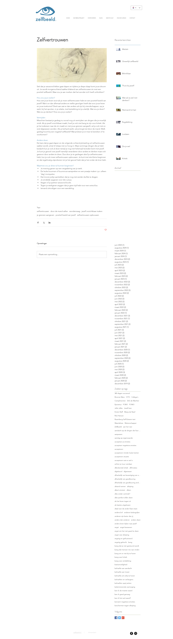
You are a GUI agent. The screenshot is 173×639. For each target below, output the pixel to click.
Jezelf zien (128, 408)
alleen (129, 490)
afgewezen (128, 471)
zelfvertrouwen (43, 211)
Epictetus (118, 404)
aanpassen (118, 434)
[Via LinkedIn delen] (49, 222)
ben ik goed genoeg (122, 594)
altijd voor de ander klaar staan (126, 509)
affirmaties (133, 468)
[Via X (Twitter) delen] (44, 222)
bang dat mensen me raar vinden (127, 550)
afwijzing (130, 486)
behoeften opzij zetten (123, 583)
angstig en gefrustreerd (123, 538)
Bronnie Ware (120, 397)
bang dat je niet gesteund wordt (127, 546)
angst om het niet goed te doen (127, 531)
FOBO (125, 404)
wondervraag (74, 211)
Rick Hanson (119, 416)
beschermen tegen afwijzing (125, 605)
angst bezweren (126, 527)
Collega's (134, 397)
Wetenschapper (131, 423)
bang (130, 542)
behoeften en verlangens (124, 579)
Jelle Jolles (119, 408)
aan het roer (127, 427)
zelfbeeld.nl (77, 632)
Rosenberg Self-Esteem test (125, 419)
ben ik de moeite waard (123, 591)
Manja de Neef (129, 412)
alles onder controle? (122, 494)
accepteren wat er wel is (124, 460)
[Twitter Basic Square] (119, 617)
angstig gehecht (121, 542)
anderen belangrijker (132, 512)
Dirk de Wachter (133, 401)
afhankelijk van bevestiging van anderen (128, 475)
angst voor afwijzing (122, 535)
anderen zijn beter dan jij (124, 516)
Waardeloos (119, 423)
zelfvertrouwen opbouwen (88, 215)
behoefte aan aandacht (123, 568)
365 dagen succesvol (122, 393)
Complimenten (120, 401)
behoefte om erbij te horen (125, 576)
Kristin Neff (119, 412)
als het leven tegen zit (123, 501)
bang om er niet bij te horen (125, 553)
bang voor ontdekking (123, 561)
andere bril (119, 512)
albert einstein (120, 490)
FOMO (131, 404)
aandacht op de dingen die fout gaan (128, 430)
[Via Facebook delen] (38, 222)
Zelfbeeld (118, 427)
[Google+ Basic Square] (123, 617)
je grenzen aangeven (45, 215)
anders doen (136, 520)
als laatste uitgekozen (123, 505)
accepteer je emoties (122, 442)
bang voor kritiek (121, 557)
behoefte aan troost (122, 572)
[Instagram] (135, 633)
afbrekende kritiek (121, 468)
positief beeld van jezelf (66, 215)
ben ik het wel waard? (123, 598)
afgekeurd (118, 471)
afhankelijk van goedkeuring (125, 479)
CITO (128, 397)
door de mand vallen (59, 211)
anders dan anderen (122, 520)
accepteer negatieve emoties (125, 445)
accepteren (119, 449)
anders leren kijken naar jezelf (126, 524)
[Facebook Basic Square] (116, 617)
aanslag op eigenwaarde (124, 438)
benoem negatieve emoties (125, 602)
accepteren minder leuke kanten (127, 453)
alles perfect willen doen (124, 498)
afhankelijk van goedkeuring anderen (128, 483)
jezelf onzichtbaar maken (92, 211)
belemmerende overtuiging (125, 587)
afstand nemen (120, 486)
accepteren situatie (122, 457)
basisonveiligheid (121, 564)
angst (117, 527)
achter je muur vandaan (123, 464)
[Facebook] (131, 633)
